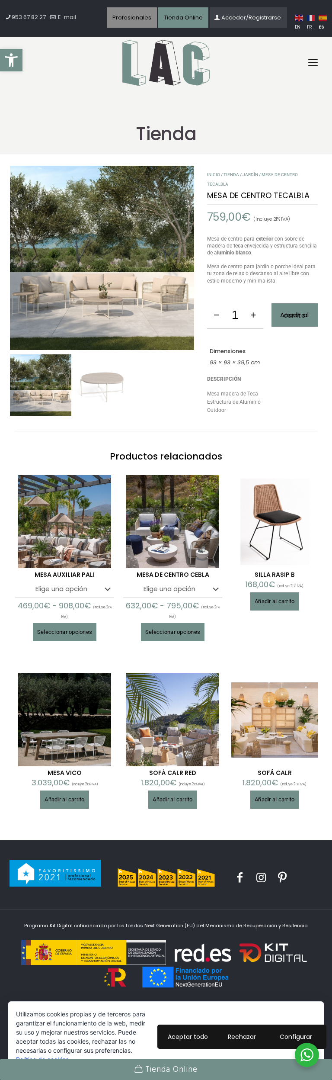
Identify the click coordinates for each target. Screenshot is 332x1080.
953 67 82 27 (29, 17)
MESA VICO (65, 772)
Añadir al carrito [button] (274, 601)
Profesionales (131, 17)
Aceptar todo (188, 1036)
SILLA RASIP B (275, 574)
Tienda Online (183, 17)
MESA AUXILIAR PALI (65, 574)
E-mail (66, 17)
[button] (11, 60)
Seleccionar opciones (64, 632)
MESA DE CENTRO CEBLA (173, 574)
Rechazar (242, 1036)
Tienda (231, 174)
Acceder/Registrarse (251, 17)
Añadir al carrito (294, 315)
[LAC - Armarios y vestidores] (166, 63)
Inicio (213, 174)
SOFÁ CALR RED (172, 772)
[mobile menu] (313, 62)
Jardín (250, 174)
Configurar (296, 1036)
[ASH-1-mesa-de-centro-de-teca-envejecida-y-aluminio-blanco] (102, 258)
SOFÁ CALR (275, 772)
